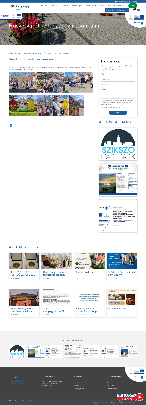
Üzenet (103, 89)
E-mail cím (104, 84)
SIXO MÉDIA (90, 5)
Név (102, 73)
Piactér (133, 5)
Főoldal (13, 53)
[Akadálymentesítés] (134, 9)
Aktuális (44, 5)
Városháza (53, 5)
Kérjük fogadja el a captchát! (112, 107)
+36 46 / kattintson (50, 384)
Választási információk (117, 5)
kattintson (49, 385)
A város (64, 5)
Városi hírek (25, 53)
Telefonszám (105, 78)
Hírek (76, 382)
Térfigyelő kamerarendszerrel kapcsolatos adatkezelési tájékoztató (114, 403)
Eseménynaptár (77, 5)
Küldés (118, 112)
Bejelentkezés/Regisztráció (117, 10)
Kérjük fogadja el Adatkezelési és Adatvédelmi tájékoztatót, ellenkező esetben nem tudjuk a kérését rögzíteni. (117, 102)
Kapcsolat (102, 5)
